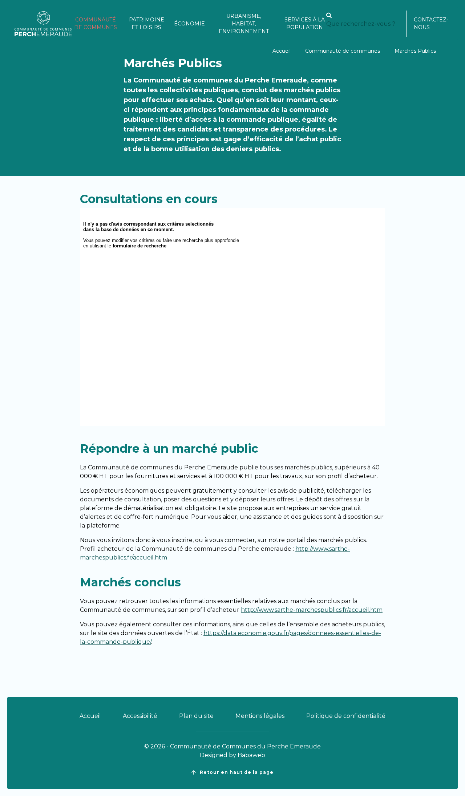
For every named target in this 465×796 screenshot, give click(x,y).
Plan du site (196, 715)
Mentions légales (259, 715)
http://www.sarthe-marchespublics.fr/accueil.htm (312, 609)
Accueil (281, 51)
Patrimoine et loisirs (146, 23)
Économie (189, 23)
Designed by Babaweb (232, 755)
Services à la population (304, 23)
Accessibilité (140, 715)
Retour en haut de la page (237, 772)
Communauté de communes (95, 23)
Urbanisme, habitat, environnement (244, 24)
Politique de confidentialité (345, 715)
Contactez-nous (431, 23)
